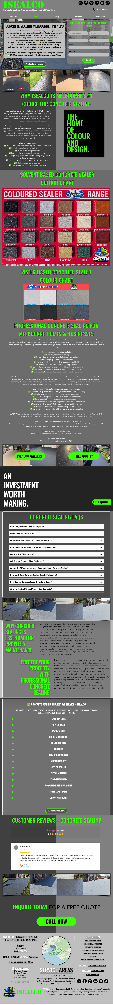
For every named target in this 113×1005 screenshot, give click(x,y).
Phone (70, 37)
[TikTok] (108, 3)
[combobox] (88, 54)
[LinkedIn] (97, 3)
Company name (93, 37)
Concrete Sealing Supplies (81, 989)
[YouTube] (102, 3)
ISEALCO (47, 389)
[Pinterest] (91, 3)
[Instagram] (80, 3)
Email (91, 30)
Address (71, 44)
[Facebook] (86, 3)
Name (70, 30)
